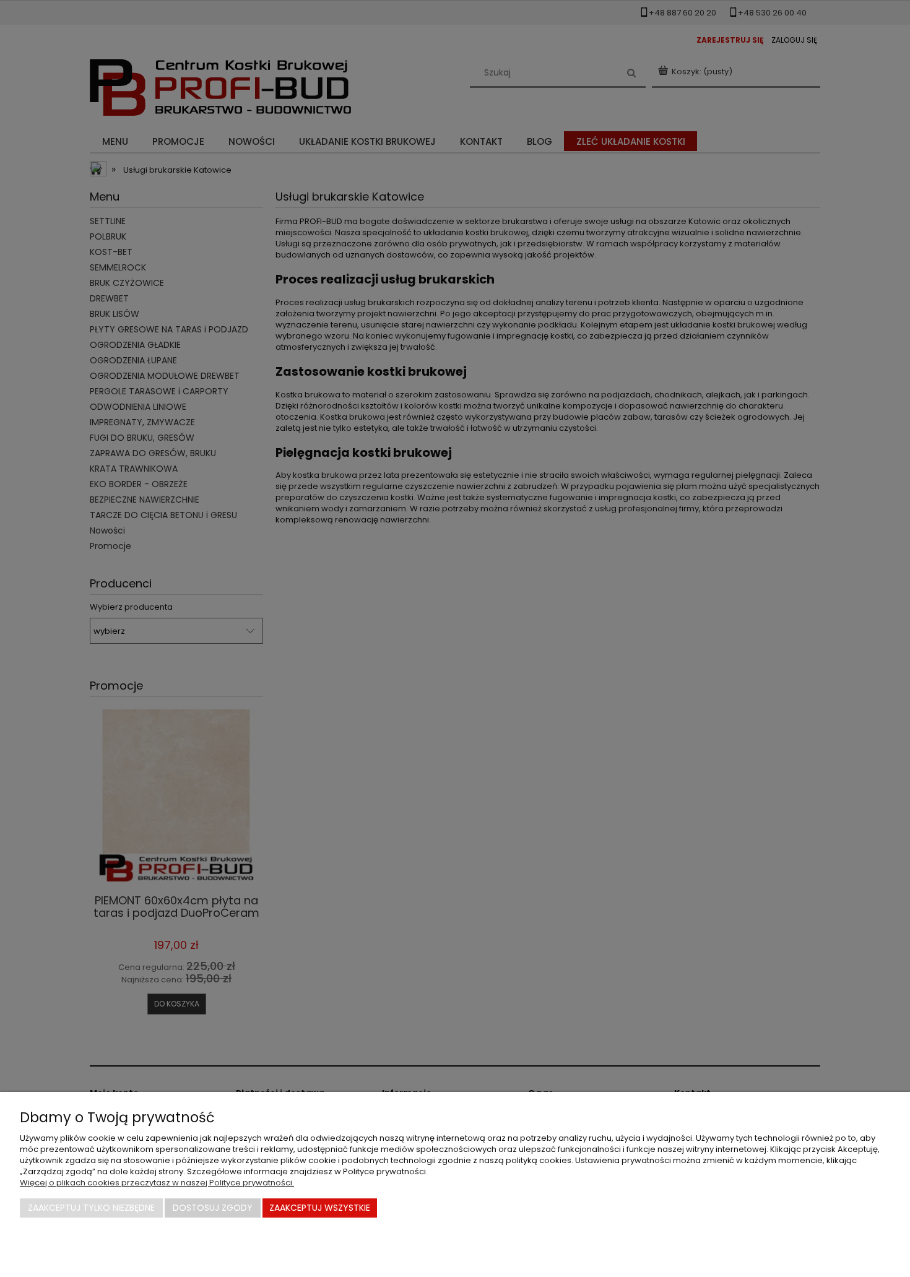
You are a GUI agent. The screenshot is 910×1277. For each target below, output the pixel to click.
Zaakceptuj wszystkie (319, 1207)
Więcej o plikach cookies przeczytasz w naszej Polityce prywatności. (157, 1182)
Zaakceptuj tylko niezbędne (91, 1207)
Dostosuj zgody (213, 1207)
